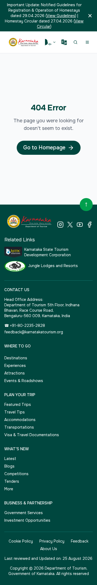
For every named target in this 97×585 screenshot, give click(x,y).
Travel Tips (14, 412)
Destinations (15, 358)
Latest (10, 458)
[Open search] (75, 42)
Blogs (9, 466)
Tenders (11, 481)
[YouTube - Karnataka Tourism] (80, 224)
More (8, 489)
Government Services (23, 512)
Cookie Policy (21, 541)
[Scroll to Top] (86, 204)
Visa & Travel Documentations (31, 434)
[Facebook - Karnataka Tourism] (89, 224)
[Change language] (64, 42)
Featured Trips (17, 404)
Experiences (15, 365)
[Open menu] (87, 42)
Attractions (14, 373)
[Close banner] (90, 15)
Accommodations (20, 419)
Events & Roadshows (23, 380)
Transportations (19, 427)
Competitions (16, 473)
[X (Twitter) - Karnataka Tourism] (70, 224)
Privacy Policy (51, 541)
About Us (48, 548)
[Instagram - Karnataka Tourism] (60, 224)
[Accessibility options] (50, 42)
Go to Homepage (44, 147)
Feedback (79, 541)
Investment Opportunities (27, 520)
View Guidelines (61, 15)
